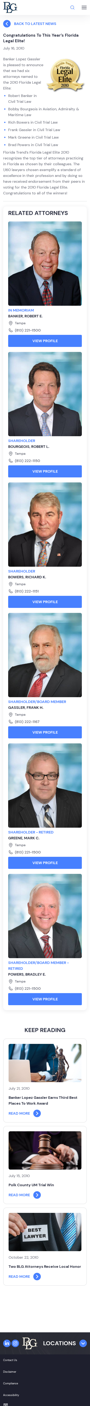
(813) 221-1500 (28, 330)
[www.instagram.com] (15, 1343)
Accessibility (11, 1395)
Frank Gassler (20, 129)
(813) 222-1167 (27, 721)
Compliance (10, 1383)
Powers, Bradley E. (27, 974)
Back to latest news (35, 23)
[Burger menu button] (84, 7)
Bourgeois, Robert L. (28, 446)
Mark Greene (19, 137)
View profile (45, 340)
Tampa (20, 323)
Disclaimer (9, 1372)
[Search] (72, 7)
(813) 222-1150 (27, 460)
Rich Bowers (19, 122)
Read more (19, 1113)
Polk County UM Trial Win (31, 1184)
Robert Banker (20, 95)
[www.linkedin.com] (7, 1343)
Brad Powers (19, 144)
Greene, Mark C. (23, 838)
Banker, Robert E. (25, 316)
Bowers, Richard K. (27, 577)
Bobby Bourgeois (23, 109)
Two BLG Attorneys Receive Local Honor (45, 1266)
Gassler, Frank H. (25, 707)
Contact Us (10, 1360)
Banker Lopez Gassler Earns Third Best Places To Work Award (43, 1100)
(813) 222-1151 (27, 591)
